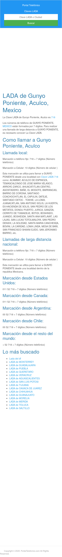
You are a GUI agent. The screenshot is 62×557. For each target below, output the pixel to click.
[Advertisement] (31, 59)
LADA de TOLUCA (18, 404)
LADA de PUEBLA (18, 368)
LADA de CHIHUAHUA (21, 391)
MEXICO (7, 126)
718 (53, 117)
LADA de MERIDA (18, 401)
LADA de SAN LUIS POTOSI (24, 381)
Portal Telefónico (31, 5)
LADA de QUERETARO (21, 371)
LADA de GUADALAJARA (22, 365)
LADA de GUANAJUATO (21, 395)
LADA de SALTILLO (19, 408)
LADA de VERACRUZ (20, 375)
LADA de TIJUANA (19, 385)
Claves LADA (31, 11)
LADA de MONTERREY (21, 361)
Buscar (31, 23)
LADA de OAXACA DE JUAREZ (25, 388)
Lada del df (15, 358)
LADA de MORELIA (19, 398)
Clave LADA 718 (49, 176)
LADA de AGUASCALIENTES (24, 378)
